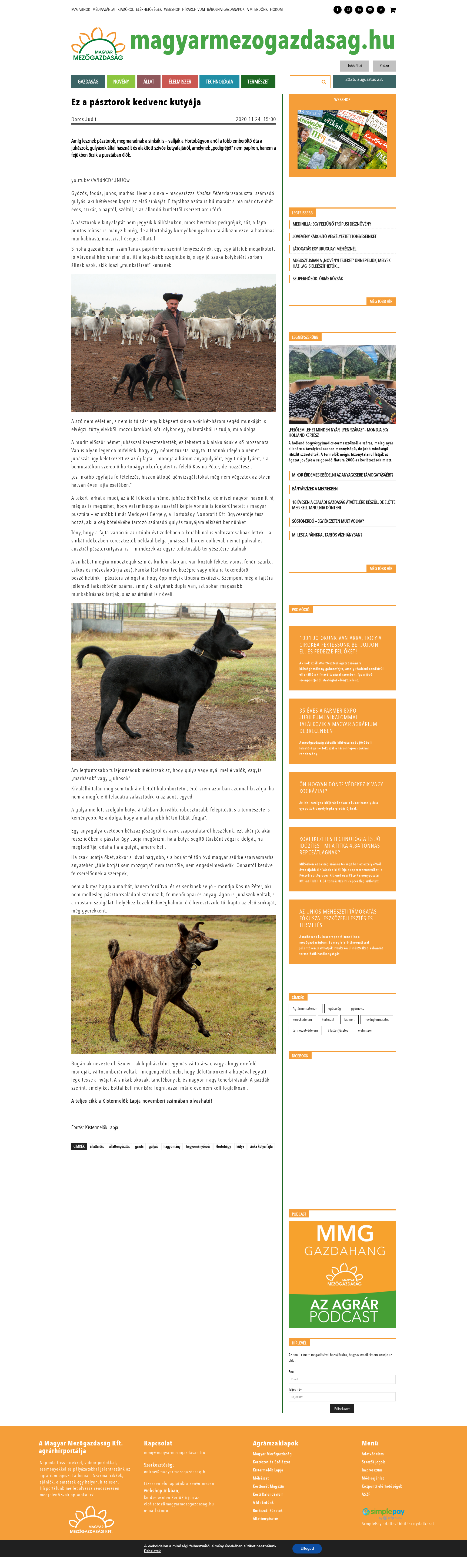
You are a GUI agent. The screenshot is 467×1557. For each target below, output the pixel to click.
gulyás (153, 1146)
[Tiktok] (381, 10)
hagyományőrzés (198, 1146)
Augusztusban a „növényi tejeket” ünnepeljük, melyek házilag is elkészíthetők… (342, 263)
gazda (139, 1146)
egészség (334, 1008)
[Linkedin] (359, 10)
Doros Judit (83, 119)
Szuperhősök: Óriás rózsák (318, 278)
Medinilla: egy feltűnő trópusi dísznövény (332, 224)
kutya (240, 1146)
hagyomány (172, 1146)
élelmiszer (365, 1030)
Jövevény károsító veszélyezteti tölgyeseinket (334, 236)
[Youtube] (370, 10)
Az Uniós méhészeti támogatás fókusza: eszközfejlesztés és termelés (338, 918)
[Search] (324, 81)
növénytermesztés (377, 1019)
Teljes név (295, 1389)
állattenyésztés (119, 1146)
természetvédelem (305, 1030)
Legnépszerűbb (305, 337)
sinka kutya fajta (261, 1146)
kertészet (328, 1019)
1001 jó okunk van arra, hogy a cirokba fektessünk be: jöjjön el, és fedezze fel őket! (340, 645)
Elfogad (307, 1548)
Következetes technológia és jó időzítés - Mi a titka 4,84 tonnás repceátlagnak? (340, 846)
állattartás (97, 1146)
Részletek (152, 1551)
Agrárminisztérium (305, 1008)
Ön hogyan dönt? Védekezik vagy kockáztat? (341, 788)
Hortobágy (223, 1146)
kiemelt (349, 1019)
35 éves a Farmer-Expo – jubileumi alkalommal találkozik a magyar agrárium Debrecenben (338, 721)
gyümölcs (357, 1008)
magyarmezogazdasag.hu (263, 40)
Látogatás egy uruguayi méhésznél (324, 249)
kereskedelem (302, 1019)
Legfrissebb (302, 213)
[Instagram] (348, 10)
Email (292, 1371)
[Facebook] (337, 10)
